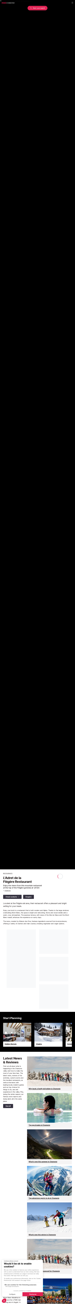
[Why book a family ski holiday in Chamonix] (49, 1073)
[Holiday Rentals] (17, 1035)
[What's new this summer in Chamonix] (49, 1146)
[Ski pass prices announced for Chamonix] (49, 1256)
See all (7, 1106)
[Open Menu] (72, 3)
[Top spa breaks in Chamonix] (49, 1110)
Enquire (28, 897)
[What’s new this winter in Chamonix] (49, 1219)
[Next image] (71, 434)
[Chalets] (48, 1035)
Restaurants (7, 873)
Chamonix (8, 890)
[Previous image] (4, 434)
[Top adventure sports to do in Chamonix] (49, 1183)
